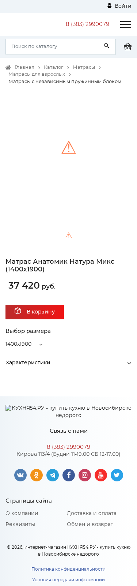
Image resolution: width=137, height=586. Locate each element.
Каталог (53, 67)
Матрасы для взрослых (36, 74)
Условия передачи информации (68, 580)
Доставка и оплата (92, 513)
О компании (21, 513)
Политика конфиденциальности (68, 569)
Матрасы (84, 67)
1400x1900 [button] (18, 344)
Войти (122, 6)
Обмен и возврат (90, 524)
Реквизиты (20, 524)
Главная (24, 67)
